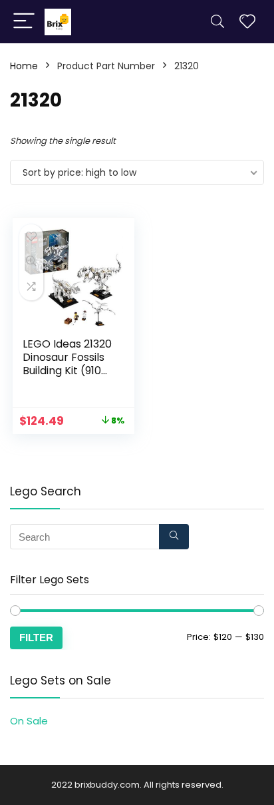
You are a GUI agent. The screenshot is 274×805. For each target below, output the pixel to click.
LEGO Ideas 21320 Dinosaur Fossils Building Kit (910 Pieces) (67, 364)
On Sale (29, 721)
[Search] (217, 21)
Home (24, 66)
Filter (36, 637)
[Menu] (24, 21)
